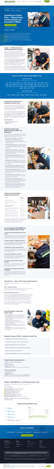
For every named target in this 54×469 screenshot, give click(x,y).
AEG (7, 82)
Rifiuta (39, 466)
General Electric (15, 84)
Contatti (35, 1)
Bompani (25, 82)
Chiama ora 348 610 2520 (27, 435)
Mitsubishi (10, 86)
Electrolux (42, 82)
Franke (46, 82)
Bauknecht (18, 82)
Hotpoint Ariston (31, 84)
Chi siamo (31, 1)
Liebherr (47, 84)
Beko (21, 82)
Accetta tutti (48, 466)
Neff (14, 86)
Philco (25, 86)
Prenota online (39, 1)
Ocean (17, 86)
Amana (10, 82)
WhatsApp (17, 446)
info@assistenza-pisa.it (11, 414)
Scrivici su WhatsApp (11, 411)
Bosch (29, 82)
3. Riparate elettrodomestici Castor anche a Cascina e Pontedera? (15, 344)
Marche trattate (24, 1)
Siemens (43, 86)
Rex (27, 86)
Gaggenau (7, 84)
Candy (32, 82)
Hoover (22, 84)
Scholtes (39, 86)
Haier (19, 84)
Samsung (31, 86)
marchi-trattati (12, 4)
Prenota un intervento (11, 417)
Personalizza (43, 466)
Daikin (39, 82)
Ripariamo (18, 1)
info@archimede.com (42, 462)
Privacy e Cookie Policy (42, 447)
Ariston (14, 82)
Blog (28, 1)
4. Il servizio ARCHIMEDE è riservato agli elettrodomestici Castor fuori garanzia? (17, 347)
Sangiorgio (35, 86)
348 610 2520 (10, 408)
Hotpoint (26, 84)
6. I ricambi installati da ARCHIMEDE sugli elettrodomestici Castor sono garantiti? (18, 353)
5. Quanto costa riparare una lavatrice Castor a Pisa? (13, 350)
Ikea (38, 84)
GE (10, 84)
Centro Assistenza (6, 4)
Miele (7, 86)
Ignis (35, 84)
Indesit (41, 84)
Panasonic (21, 86)
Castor (35, 82)
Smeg (47, 86)
